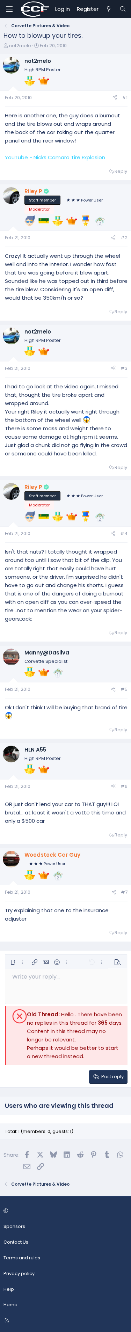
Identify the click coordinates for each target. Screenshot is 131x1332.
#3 (124, 368)
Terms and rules (21, 1257)
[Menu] (9, 9)
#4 (124, 533)
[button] (13, 962)
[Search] (123, 9)
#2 (124, 237)
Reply (121, 171)
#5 (124, 689)
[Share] (114, 98)
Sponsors (14, 1226)
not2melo (20, 45)
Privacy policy (19, 1273)
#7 (124, 892)
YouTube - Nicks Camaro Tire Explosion (55, 157)
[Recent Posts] (109, 9)
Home (10, 1304)
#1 (125, 97)
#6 (124, 786)
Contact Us (15, 1242)
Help (8, 1289)
